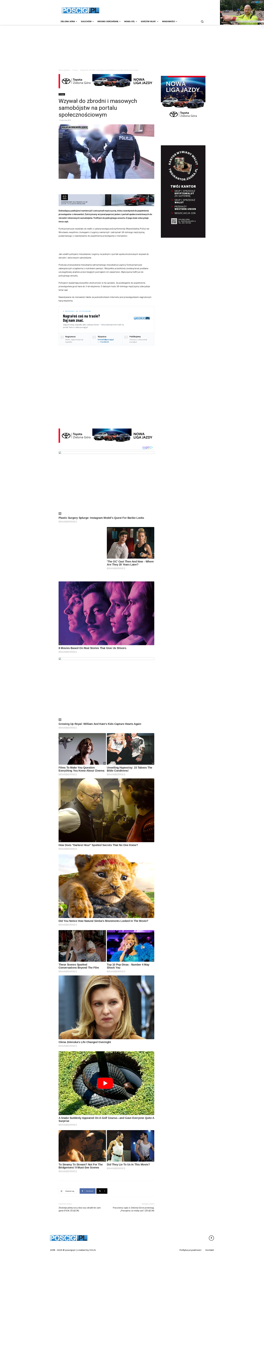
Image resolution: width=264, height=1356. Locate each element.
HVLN (92, 1319)
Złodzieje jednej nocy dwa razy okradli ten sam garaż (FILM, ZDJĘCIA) (80, 1279)
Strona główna (64, 70)
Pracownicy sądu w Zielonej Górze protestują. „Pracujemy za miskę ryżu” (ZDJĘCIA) (133, 1279)
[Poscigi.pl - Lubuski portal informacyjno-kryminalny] (81, 10)
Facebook (105, 342)
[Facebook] (211, 1307)
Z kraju (75, 70)
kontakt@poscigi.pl (106, 340)
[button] (202, 21)
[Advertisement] (153, 10)
